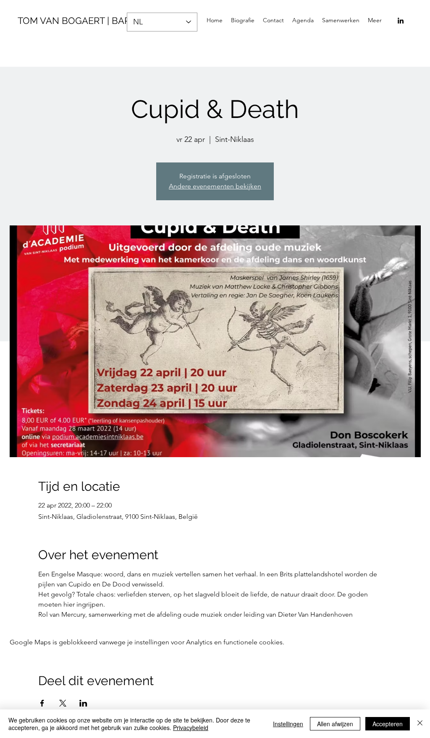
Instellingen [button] (288, 724)
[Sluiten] (420, 723)
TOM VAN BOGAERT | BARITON (85, 20)
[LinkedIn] (400, 20)
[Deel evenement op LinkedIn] (83, 703)
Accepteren (387, 724)
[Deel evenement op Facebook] (42, 703)
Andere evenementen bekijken (215, 186)
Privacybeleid (190, 727)
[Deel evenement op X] (63, 703)
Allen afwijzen (335, 724)
